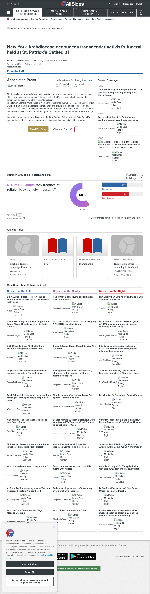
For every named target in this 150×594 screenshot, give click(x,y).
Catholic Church (60, 60)
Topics (68, 19)
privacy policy (40, 555)
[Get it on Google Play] (82, 556)
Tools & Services (122, 12)
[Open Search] (110, 3)
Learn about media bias (65, 86)
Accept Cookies (30, 564)
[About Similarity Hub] (142, 176)
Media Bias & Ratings (59, 12)
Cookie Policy (93, 545)
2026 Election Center (19, 19)
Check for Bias (61, 129)
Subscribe (128, 3)
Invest (139, 3)
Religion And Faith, (17, 60)
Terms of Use (64, 545)
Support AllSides (109, 545)
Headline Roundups (39, 19)
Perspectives (56, 19)
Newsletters (109, 19)
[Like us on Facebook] (8, 4)
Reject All (30, 572)
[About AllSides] (141, 12)
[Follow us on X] (11, 4)
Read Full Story (38, 129)
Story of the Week (94, 19)
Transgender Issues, (46, 60)
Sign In (117, 3)
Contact (122, 545)
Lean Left (87, 80)
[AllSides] (72, 4)
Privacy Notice (79, 545)
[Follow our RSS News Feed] (18, 4)
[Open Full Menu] (8, 12)
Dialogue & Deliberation (90, 12)
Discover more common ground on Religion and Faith (115, 217)
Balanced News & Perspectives (27, 12)
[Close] (53, 527)
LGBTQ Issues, (31, 60)
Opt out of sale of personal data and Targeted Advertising (75, 568)
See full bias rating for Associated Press (72, 84)
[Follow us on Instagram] (15, 4)
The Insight (78, 19)
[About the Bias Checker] (76, 127)
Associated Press (14, 66)
